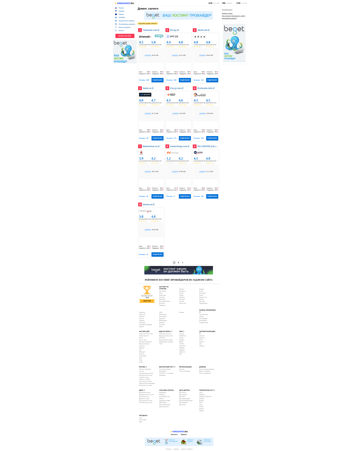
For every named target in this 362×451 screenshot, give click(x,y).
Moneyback (162, 371)
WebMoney (162, 392)
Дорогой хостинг (144, 398)
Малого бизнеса (144, 344)
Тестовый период (164, 369)
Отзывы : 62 (143, 196)
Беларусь (182, 291)
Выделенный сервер (166, 340)
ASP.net (201, 398)
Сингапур (142, 322)
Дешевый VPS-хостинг (146, 394)
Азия (160, 293)
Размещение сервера (166, 342)
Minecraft (142, 352)
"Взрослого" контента (146, 333)
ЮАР (160, 326)
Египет (181, 293)
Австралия (162, 291)
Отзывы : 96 (143, 138)
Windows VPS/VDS (205, 396)
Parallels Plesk (203, 322)
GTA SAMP (142, 356)
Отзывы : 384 (171, 80)
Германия (162, 305)
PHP (200, 402)
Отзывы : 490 (144, 80)
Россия (141, 318)
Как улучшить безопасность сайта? (233, 16)
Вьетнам (162, 303)
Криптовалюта (163, 406)
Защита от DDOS (144, 379)
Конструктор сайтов (145, 381)
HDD (140, 422)
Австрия (162, 297)
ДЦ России (182, 392)
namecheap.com (179, 146)
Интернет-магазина (145, 342)
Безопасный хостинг (145, 375)
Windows (202, 394)
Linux (200, 392)
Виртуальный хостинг (166, 336)
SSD (140, 418)
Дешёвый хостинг (144, 392)
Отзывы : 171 (171, 138)
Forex (141, 360)
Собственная (203, 314)
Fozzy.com (176, 88)
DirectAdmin (203, 320)
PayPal (161, 398)
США (160, 312)
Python (201, 406)
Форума (141, 348)
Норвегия (142, 312)
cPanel (201, 316)
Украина (141, 320)
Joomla (181, 333)
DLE (180, 354)
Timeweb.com (150, 30)
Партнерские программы (147, 383)
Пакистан (142, 314)
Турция (141, 326)
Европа (181, 289)
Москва (181, 369)
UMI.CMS (182, 346)
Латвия (201, 299)
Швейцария (163, 320)
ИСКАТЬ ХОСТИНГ (124, 36)
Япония (181, 312)
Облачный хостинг (165, 333)
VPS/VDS (162, 338)
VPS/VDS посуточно (145, 402)
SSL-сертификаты (205, 373)
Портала (142, 346)
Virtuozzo (202, 338)
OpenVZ (201, 336)
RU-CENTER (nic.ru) (208, 146)
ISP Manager (203, 318)
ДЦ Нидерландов (184, 398)
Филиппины (163, 314)
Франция (162, 318)
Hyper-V (201, 342)
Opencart (182, 352)
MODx (181, 342)
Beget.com (147, 301)
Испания (182, 299)
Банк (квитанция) (164, 404)
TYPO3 (181, 344)
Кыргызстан (203, 297)
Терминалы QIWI (164, 400)
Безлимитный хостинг (146, 373)
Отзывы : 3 (170, 196)
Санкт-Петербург (184, 371)
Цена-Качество (144, 396)
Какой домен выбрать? (229, 18)
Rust (140, 358)
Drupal (181, 338)
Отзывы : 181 (199, 196)
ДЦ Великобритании (185, 400)
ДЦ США (182, 396)
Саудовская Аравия (145, 324)
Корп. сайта (143, 340)
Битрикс (181, 340)
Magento (182, 350)
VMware (201, 346)
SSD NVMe (142, 420)
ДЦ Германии (183, 402)
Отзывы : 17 (143, 254)
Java (200, 404)
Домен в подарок (204, 371)
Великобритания (164, 301)
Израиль (182, 297)
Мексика (202, 301)
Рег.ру (173, 30)
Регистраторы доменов (206, 369)
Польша (141, 316)
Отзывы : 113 (199, 80)
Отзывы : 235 (199, 138)
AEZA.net (202, 30)
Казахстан (182, 303)
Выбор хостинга (227, 13)
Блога (141, 338)
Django (201, 410)
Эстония (162, 324)
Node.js (201, 408)
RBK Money (163, 402)
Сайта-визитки (143, 336)
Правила (184, 434)
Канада (201, 289)
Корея (201, 295)
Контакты (174, 434)
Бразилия (162, 299)
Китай (201, 291)
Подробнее (157, 80)
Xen (200, 344)
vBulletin (181, 348)
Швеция (161, 322)
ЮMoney (162, 394)
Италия (181, 301)
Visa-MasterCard (164, 396)
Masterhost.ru (150, 146)
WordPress (182, 336)
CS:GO (141, 354)
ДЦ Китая (182, 404)
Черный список (144, 377)
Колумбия (202, 293)
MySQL (201, 400)
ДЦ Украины (183, 394)
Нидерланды (203, 303)
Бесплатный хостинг (145, 400)
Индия (181, 295)
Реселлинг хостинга (145, 385)
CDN (160, 344)
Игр (140, 350)
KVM (200, 340)
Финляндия (162, 316)
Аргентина (162, 295)
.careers (147, 55)
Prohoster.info (205, 88)
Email (141, 362)
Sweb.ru (147, 88)
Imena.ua (148, 204)
